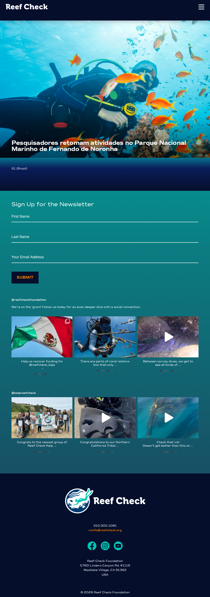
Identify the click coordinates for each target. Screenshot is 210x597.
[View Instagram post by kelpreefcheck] (68, 433)
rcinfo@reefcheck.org (105, 530)
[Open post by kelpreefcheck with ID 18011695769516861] (104, 417)
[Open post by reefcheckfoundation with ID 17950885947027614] (104, 336)
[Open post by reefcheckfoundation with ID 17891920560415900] (41, 336)
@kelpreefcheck (23, 393)
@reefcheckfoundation (28, 300)
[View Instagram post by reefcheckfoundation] (68, 352)
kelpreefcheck (41, 401)
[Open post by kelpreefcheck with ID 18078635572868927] (41, 417)
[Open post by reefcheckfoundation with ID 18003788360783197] (168, 336)
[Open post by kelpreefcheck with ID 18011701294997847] (168, 417)
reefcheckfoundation (41, 320)
